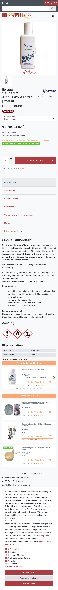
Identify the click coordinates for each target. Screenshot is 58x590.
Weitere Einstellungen (15, 567)
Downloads (9, 207)
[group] (12, 409)
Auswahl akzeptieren (29, 578)
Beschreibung (10, 182)
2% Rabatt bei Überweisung (17, 485)
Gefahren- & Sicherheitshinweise (18, 215)
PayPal (13, 561)
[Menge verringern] (11, 162)
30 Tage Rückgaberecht (15, 481)
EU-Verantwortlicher (13, 231)
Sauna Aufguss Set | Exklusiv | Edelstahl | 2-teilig (37, 424)
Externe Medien (17, 555)
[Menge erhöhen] (11, 158)
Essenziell (14, 549)
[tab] (29, 182)
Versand (20, 168)
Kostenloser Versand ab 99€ (17, 477)
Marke (7, 223)
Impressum (46, 535)
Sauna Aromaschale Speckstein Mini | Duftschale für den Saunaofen (36, 403)
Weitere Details (11, 198)
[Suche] (52, 8)
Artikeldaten (9, 190)
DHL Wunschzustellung (20, 558)
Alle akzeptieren (29, 572)
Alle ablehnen (29, 584)
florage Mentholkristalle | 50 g (33, 369)
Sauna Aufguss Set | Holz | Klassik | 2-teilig (36, 448)
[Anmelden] (3, 3)
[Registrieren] (7, 3)
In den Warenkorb (35, 160)
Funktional (14, 564)
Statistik (13, 552)
